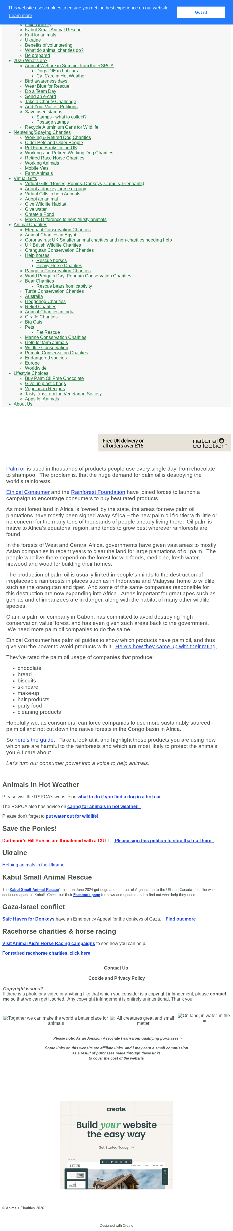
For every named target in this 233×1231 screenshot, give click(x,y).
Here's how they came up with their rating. (166, 646)
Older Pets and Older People (54, 142)
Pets (29, 327)
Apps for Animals (42, 398)
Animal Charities (30, 224)
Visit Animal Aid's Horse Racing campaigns (48, 943)
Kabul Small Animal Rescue (53, 29)
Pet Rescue (48, 332)
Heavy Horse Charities (59, 265)
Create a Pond (39, 214)
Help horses (37, 255)
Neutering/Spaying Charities (42, 132)
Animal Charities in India (49, 311)
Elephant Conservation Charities (58, 229)
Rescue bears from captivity (64, 286)
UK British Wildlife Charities (53, 245)
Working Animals (42, 163)
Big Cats (33, 322)
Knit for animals (40, 34)
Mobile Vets (37, 168)
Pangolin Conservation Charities (58, 270)
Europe (32, 363)
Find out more (179, 919)
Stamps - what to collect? (61, 116)
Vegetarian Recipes (45, 388)
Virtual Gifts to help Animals (52, 193)
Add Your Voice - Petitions (51, 106)
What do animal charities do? (54, 50)
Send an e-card (40, 96)
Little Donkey (38, 24)
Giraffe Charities (41, 316)
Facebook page (86, 895)
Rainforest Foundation (98, 492)
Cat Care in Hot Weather (61, 75)
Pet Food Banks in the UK (51, 147)
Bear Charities (39, 281)
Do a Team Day (40, 91)
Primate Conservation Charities (56, 352)
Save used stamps (43, 111)
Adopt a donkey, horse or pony (55, 188)
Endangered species (46, 357)
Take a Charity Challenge (50, 101)
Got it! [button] (201, 12)
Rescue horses (51, 260)
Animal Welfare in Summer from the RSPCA (69, 65)
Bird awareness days (46, 81)
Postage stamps (52, 122)
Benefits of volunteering (48, 45)
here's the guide (34, 740)
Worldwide (36, 368)
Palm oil (16, 469)
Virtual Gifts (25, 178)
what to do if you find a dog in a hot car (119, 796)
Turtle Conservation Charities (54, 291)
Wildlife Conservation (46, 347)
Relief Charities (40, 306)
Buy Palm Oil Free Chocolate (54, 378)
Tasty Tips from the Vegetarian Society (63, 393)
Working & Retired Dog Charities (58, 137)
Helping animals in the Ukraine (33, 864)
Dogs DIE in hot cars (57, 70)
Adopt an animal (41, 199)
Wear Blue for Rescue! (47, 86)
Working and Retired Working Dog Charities (69, 152)
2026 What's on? (30, 60)
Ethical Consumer (28, 492)
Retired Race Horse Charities (54, 158)
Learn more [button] (20, 15)
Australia (34, 296)
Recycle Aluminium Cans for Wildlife (61, 127)
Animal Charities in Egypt (50, 234)
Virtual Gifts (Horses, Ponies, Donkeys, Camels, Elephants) (84, 183)
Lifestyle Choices (31, 373)
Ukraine (33, 40)
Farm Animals (39, 173)
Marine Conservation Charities (55, 337)
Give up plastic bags (45, 383)
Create (128, 1226)
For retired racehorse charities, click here (46, 953)
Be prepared (37, 55)
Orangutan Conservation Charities (59, 250)
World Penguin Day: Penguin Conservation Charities (78, 275)
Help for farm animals (46, 342)
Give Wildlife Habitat (45, 204)
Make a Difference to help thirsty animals (66, 219)
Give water (36, 209)
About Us (23, 404)
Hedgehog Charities (45, 301)
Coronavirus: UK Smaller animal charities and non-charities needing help (98, 240)
